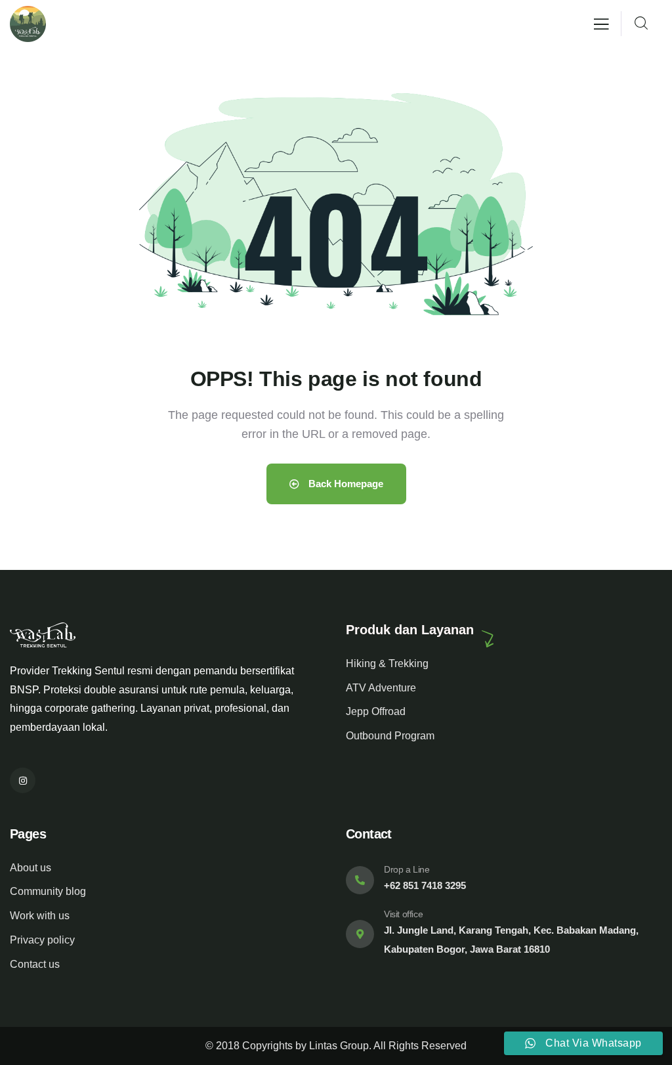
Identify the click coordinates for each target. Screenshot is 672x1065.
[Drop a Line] (360, 880)
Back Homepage (344, 483)
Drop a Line (407, 869)
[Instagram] (22, 780)
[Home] (28, 24)
